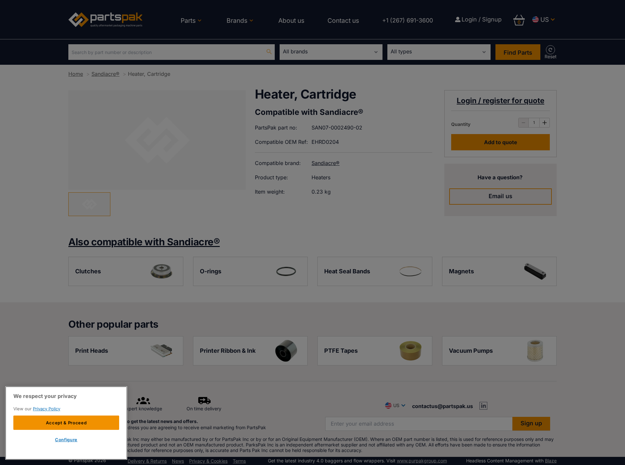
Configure (66, 440)
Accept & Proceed (66, 422)
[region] (66, 423)
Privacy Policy (46, 408)
